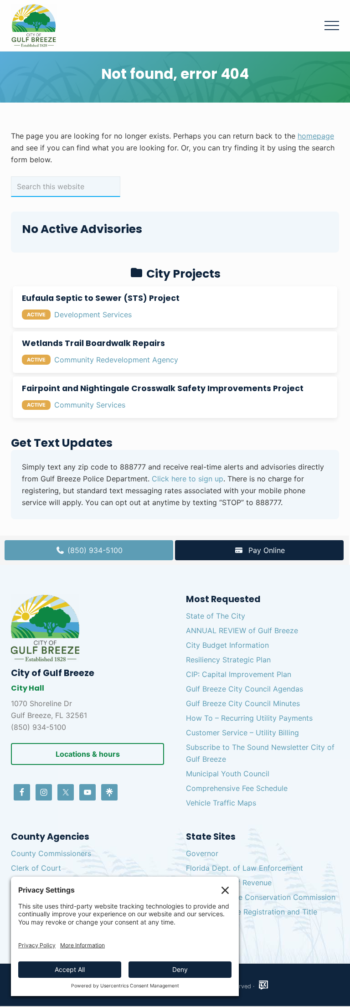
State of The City (215, 615)
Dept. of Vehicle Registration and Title (251, 911)
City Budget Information (227, 645)
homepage (316, 135)
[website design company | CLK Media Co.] (263, 985)
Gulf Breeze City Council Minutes (243, 703)
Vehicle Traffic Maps (221, 802)
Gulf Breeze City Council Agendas (244, 688)
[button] (331, 25)
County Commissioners (51, 853)
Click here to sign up (187, 478)
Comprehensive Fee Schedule (237, 788)
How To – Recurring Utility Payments (249, 718)
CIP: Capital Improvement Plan (238, 674)
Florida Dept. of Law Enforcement (244, 868)
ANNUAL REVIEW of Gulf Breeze (242, 630)
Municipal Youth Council (227, 773)
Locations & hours (88, 754)
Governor (202, 853)
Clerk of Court (36, 868)
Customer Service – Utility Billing (242, 732)
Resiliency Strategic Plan (228, 659)
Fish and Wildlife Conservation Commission (260, 897)
